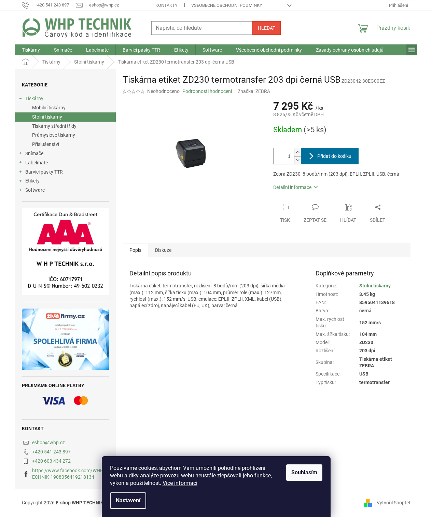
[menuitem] (31, 49)
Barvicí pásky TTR (44, 172)
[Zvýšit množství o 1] (297, 152)
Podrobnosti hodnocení (207, 91)
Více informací (180, 483)
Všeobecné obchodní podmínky (226, 5)
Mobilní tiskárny (49, 107)
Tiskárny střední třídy (54, 126)
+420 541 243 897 (51, 451)
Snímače (34, 153)
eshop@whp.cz (48, 442)
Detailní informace (292, 187)
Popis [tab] (135, 250)
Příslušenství (45, 144)
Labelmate (36, 162)
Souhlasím (304, 472)
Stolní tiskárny (47, 117)
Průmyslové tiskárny (53, 135)
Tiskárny (34, 98)
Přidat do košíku (334, 156)
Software (35, 190)
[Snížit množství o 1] (297, 160)
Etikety (32, 180)
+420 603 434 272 (51, 461)
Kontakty (166, 5)
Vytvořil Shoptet (393, 502)
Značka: (254, 91)
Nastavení (128, 500)
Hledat (266, 28)
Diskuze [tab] (163, 250)
